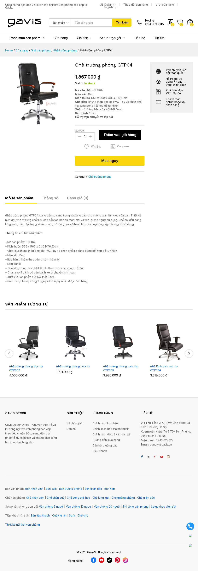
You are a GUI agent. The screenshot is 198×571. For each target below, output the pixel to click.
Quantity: (80, 131)
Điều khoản (100, 450)
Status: (79, 83)
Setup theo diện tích (164, 506)
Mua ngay (109, 161)
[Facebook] (142, 457)
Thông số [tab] (50, 198)
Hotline (149, 20)
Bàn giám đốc (93, 488)
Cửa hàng (61, 37)
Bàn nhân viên (34, 488)
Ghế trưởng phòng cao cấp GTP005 (120, 368)
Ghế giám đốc (146, 497)
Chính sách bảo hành (106, 423)
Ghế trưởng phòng (100, 176)
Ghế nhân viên (35, 497)
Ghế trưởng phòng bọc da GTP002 (26, 368)
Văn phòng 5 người (51, 506)
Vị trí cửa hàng (165, 4)
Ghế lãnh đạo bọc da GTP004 (164, 368)
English (108, 7)
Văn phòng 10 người (78, 506)
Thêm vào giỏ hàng (120, 135)
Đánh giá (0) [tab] (77, 198)
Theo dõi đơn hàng (135, 4)
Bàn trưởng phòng (70, 488)
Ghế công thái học (78, 497)
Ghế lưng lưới (100, 497)
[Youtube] (161, 457)
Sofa (72, 515)
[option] (28, 353)
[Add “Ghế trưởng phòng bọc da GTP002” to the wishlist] (37, 360)
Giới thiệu (83, 37)
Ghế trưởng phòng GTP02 (73, 366)
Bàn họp (109, 488)
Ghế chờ (83, 515)
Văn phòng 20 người (107, 506)
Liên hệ (139, 37)
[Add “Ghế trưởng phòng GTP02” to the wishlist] (84, 360)
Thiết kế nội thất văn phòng (22, 524)
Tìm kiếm (122, 22)
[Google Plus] (155, 457)
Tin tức (159, 37)
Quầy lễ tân (59, 515)
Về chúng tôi (75, 423)
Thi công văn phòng (135, 506)
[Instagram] (168, 456)
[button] (120, 146)
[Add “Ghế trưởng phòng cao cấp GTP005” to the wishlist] (131, 360)
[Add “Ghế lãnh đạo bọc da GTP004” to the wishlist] (178, 360)
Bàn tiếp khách (40, 515)
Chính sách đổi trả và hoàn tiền (112, 434)
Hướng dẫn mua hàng (106, 439)
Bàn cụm (51, 488)
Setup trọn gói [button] (110, 37)
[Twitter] (148, 457)
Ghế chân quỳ (55, 497)
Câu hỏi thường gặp (105, 445)
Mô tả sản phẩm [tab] (19, 198)
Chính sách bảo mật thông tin (111, 428)
